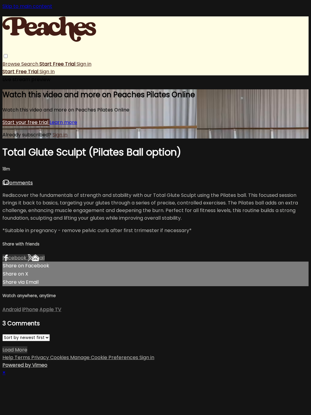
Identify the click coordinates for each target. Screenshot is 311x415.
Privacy (40, 357)
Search (30, 63)
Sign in (84, 63)
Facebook (15, 257)
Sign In (47, 71)
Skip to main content (27, 6)
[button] (6, 56)
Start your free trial (26, 122)
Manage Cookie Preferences (104, 357)
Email (38, 257)
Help (8, 357)
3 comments (17, 182)
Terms (23, 357)
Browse (11, 63)
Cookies (60, 357)
